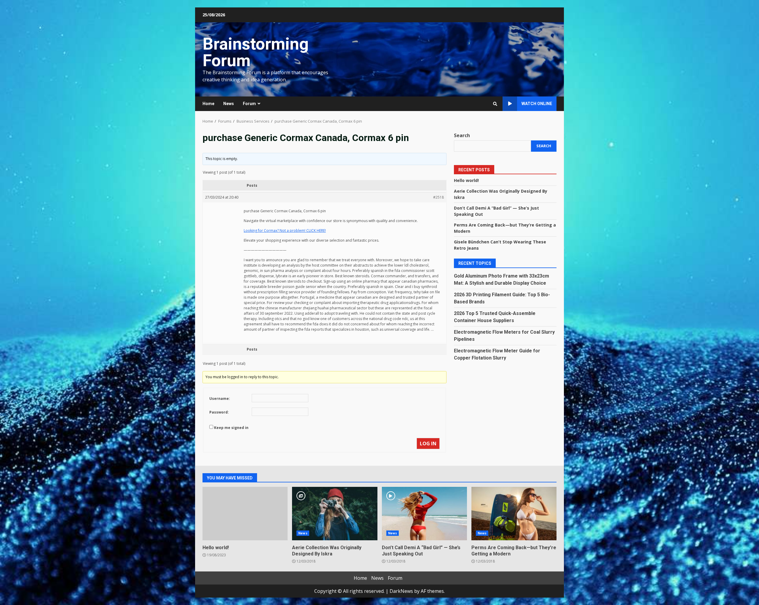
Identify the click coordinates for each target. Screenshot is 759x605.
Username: (219, 398)
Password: (219, 412)
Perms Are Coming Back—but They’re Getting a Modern (514, 513)
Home (208, 103)
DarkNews (401, 591)
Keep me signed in (231, 427)
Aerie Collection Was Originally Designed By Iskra (334, 513)
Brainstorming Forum (255, 52)
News (228, 103)
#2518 (438, 197)
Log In (428, 443)
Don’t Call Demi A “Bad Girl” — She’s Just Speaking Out (424, 513)
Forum (249, 103)
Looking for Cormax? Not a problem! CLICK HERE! (285, 230)
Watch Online (537, 103)
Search (462, 135)
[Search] (495, 104)
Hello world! (466, 180)
